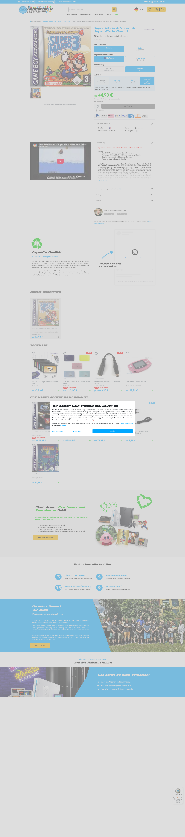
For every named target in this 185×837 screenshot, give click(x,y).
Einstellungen (76, 431)
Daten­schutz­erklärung (126, 423)
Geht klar (112, 431)
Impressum (63, 425)
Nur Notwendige (57, 431)
